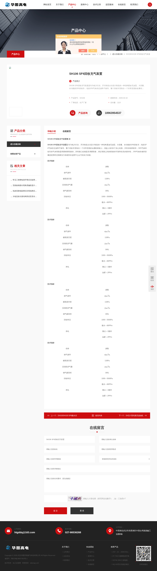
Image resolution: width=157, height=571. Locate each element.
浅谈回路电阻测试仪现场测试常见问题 (25, 191)
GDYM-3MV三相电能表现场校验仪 (121, 560)
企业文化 (66, 556)
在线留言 (122, 4)
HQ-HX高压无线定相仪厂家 (121, 564)
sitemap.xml (34, 563)
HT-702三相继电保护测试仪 (121, 556)
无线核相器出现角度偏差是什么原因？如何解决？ (25, 185)
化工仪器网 (17, 563)
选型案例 (109, 4)
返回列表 (98, 415)
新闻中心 (84, 4)
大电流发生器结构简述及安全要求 (25, 196)
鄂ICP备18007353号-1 (19, 558)
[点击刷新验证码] (75, 498)
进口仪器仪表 (117, 54)
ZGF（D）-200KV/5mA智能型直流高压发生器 (121, 552)
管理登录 (25, 563)
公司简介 (66, 552)
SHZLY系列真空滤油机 (134, 415)
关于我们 (60, 4)
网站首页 (47, 4)
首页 (94, 54)
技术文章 (97, 4)
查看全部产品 (15, 154)
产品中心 (72, 4)
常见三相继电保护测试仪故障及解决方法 (25, 180)
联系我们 (134, 4)
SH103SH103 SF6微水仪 (67, 415)
